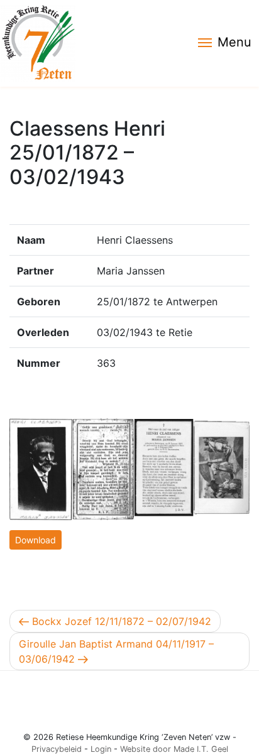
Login (101, 749)
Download (35, 540)
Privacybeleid (56, 749)
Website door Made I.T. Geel (174, 749)
